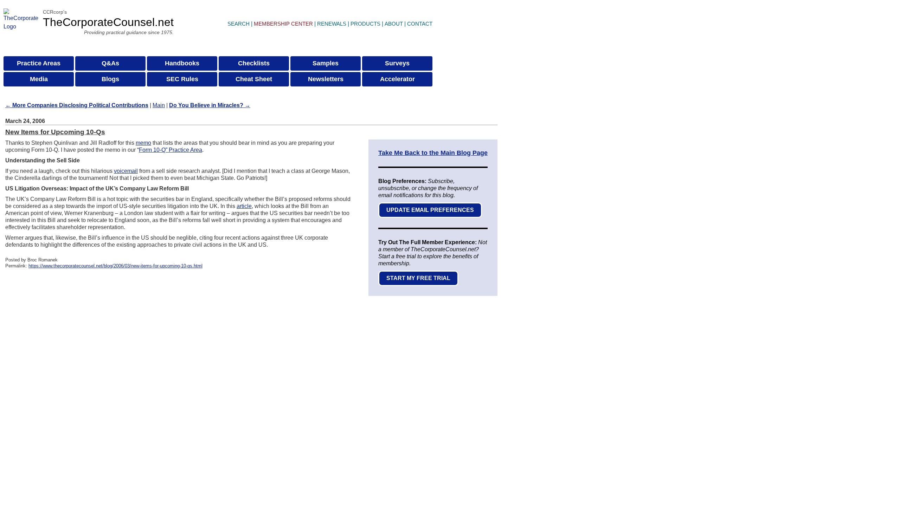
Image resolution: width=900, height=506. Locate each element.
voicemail (126, 171)
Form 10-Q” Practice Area (170, 150)
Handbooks (182, 63)
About (394, 24)
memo (143, 143)
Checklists (254, 63)
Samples (326, 63)
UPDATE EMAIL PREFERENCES (430, 210)
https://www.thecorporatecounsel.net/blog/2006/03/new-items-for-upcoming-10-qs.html (115, 265)
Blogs (110, 79)
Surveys (397, 63)
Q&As (110, 63)
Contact (419, 24)
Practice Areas (38, 63)
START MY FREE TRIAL (418, 278)
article (244, 206)
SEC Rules (182, 79)
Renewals (331, 24)
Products (365, 24)
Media (39, 79)
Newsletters (325, 79)
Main (159, 105)
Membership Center (283, 24)
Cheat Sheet (254, 79)
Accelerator (397, 79)
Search (238, 24)
